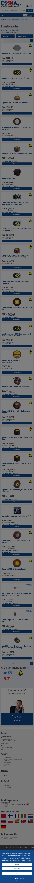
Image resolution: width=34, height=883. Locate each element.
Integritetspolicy (19, 880)
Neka (17, 864)
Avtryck (13, 880)
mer (17, 873)
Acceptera (17, 869)
